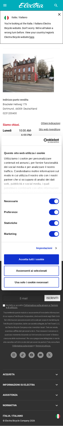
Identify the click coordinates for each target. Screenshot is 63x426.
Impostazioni (44, 248)
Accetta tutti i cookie (31, 259)
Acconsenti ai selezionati (31, 270)
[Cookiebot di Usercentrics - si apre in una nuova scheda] (44, 140)
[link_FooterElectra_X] (49, 355)
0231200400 (10, 113)
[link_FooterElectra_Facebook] (32, 355)
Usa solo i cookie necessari (31, 282)
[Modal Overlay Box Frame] (32, 305)
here (31, 37)
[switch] (54, 212)
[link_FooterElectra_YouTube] (40, 355)
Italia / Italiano (13, 415)
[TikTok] (23, 355)
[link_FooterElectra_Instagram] (14, 355)
